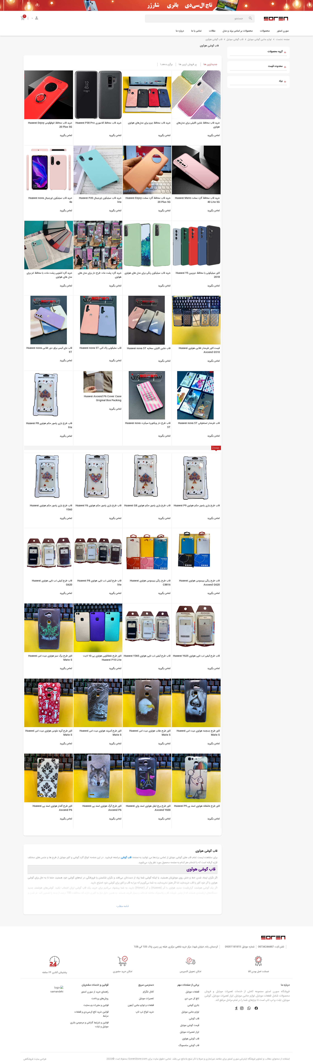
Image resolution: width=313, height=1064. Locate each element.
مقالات (212, 31)
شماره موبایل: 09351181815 (239, 947)
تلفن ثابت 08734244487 (271, 947)
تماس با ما (196, 31)
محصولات (265, 31)
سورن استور (283, 31)
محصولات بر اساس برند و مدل (238, 31)
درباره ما (180, 31)
